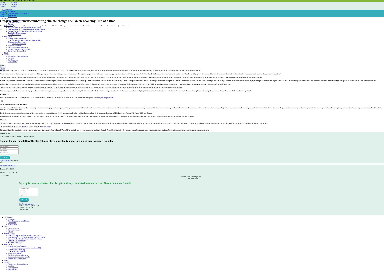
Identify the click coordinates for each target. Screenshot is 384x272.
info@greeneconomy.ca (7, 165)
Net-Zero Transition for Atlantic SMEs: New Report (24, 27)
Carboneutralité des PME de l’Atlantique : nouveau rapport (26, 237)
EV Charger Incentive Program (18, 255)
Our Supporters (13, 268)
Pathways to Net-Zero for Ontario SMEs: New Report (25, 239)
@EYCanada (46, 126)
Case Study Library (14, 230)
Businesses (11, 11)
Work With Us (12, 269)
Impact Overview (13, 228)
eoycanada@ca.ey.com (106, 98)
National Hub (12, 17)
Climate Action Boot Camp (16, 250)
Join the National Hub (15, 253)
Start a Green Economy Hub (17, 259)
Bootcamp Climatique (19, 251)
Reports (10, 24)
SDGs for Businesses (14, 242)
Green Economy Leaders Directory (19, 13)
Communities (12, 15)
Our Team (11, 266)
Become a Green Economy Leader (19, 257)
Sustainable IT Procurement (17, 241)
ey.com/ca (25, 126)
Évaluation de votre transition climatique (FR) (26, 248)
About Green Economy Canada (18, 264)
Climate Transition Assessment (17, 246)
